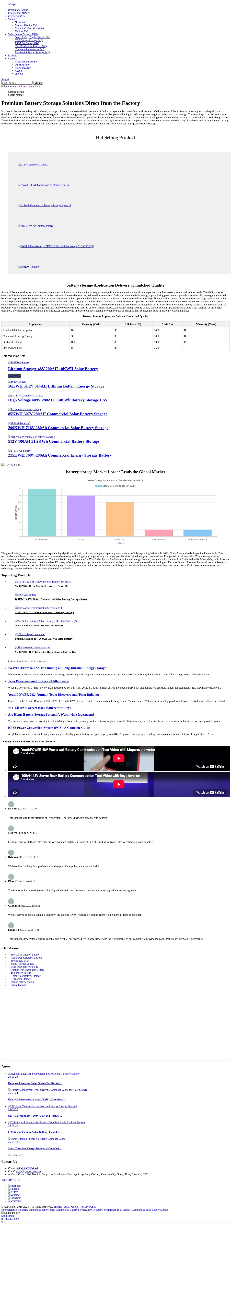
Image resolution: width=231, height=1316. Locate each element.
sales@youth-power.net (28, 1171)
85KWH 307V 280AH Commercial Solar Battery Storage (57, 414)
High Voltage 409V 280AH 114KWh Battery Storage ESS (57, 400)
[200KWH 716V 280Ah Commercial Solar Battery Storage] (19, 423)
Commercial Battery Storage (71, 1209)
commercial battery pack (42, 1209)
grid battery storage (21, 972)
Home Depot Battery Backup (26, 957)
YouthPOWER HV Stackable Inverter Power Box (42, 586)
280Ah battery (95, 1209)
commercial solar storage (117, 1209)
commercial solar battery (14, 1209)
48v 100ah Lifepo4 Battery (25, 954)
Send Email (7, 1215)
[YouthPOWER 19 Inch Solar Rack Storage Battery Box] (32, 647)
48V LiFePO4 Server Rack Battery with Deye (39, 707)
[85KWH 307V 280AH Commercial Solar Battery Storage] (24, 409)
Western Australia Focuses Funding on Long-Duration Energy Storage (57, 668)
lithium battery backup (22, 981)
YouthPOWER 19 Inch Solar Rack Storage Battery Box (45, 652)
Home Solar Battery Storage (26, 975)
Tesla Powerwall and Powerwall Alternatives (38, 681)
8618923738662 (10, 1218)
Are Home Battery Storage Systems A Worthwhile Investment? (51, 714)
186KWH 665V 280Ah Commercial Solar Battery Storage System (51, 599)
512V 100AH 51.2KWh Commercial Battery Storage (53, 441)
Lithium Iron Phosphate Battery (27, 969)
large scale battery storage (24, 966)
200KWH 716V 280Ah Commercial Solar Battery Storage (58, 427)
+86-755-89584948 (27, 1168)
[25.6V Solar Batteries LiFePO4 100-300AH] (46, 621)
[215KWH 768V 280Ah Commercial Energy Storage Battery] (19, 450)
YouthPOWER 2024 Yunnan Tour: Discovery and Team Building (53, 694)
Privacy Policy (88, 1206)
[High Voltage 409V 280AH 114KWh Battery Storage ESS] (25, 395)
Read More (14, 376)
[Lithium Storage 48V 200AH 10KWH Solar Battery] (18, 362)
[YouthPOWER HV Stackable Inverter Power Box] (43, 581)
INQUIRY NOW (10, 1180)
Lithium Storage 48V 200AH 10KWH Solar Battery (53, 369)
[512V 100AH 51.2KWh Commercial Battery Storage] (31, 436)
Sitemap (58, 1206)
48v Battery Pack (20, 960)
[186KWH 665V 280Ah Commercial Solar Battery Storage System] (25, 594)
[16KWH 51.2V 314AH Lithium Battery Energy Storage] (17, 381)
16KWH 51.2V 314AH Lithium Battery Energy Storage (56, 386)
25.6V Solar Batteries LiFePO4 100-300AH (39, 625)
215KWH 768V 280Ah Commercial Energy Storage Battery (60, 455)
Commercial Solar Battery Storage (150, 1209)
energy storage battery (22, 963)
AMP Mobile (71, 1206)
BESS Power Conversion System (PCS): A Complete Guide (49, 727)
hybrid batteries (19, 985)
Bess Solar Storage (21, 978)
